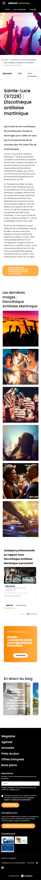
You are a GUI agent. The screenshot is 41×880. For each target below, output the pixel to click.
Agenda (7, 742)
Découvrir (7, 73)
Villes (19, 73)
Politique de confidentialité (13, 863)
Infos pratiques (32, 75)
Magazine (8, 736)
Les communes (19, 9)
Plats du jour (10, 753)
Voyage (32, 9)
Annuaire (7, 748)
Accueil (4, 59)
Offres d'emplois (12, 759)
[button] (3, 3)
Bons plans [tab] (21, 605)
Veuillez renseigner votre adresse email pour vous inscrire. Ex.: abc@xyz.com (18, 789)
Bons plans (9, 765)
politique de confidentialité (21, 800)
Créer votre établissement (18, 826)
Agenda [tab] (9, 605)
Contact (30, 863)
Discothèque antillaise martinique (19, 62)
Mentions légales (8, 858)
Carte (7, 9)
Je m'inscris (20, 655)
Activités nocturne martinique (23, 59)
